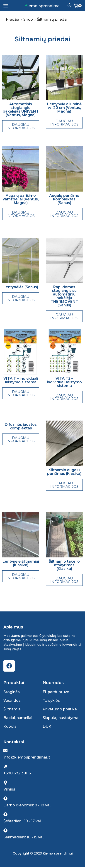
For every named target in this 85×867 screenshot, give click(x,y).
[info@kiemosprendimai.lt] (5, 751)
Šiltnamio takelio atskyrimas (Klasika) (64, 565)
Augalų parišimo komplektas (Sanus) (64, 199)
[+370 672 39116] (5, 766)
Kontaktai (13, 741)
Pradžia (12, 19)
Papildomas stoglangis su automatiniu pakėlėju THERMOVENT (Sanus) (64, 296)
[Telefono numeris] (69, 5)
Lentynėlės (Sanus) (20, 287)
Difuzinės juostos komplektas (21, 426)
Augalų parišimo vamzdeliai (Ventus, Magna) (21, 199)
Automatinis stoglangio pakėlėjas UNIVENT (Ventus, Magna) (21, 109)
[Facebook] (9, 666)
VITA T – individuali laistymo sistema (20, 380)
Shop (28, 19)
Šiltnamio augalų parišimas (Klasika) (64, 472)
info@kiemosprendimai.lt (26, 757)
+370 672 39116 (17, 773)
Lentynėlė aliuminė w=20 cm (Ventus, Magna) (64, 107)
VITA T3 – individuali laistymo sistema (64, 382)
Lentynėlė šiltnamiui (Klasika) (20, 563)
